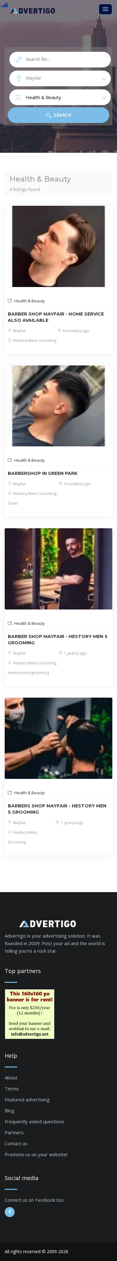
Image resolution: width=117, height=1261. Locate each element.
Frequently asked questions (34, 1121)
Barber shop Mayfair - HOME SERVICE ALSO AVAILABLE (56, 317)
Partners (14, 1132)
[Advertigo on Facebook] (10, 1212)
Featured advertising (27, 1099)
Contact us (16, 1143)
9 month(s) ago (76, 484)
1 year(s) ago (75, 653)
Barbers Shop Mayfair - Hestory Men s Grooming (57, 809)
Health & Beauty (29, 301)
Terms (12, 1088)
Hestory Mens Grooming (34, 340)
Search (61, 115)
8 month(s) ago (75, 330)
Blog (9, 1110)
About (11, 1077)
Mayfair (19, 330)
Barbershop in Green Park (42, 473)
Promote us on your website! (36, 1154)
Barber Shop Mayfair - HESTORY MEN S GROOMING (58, 640)
